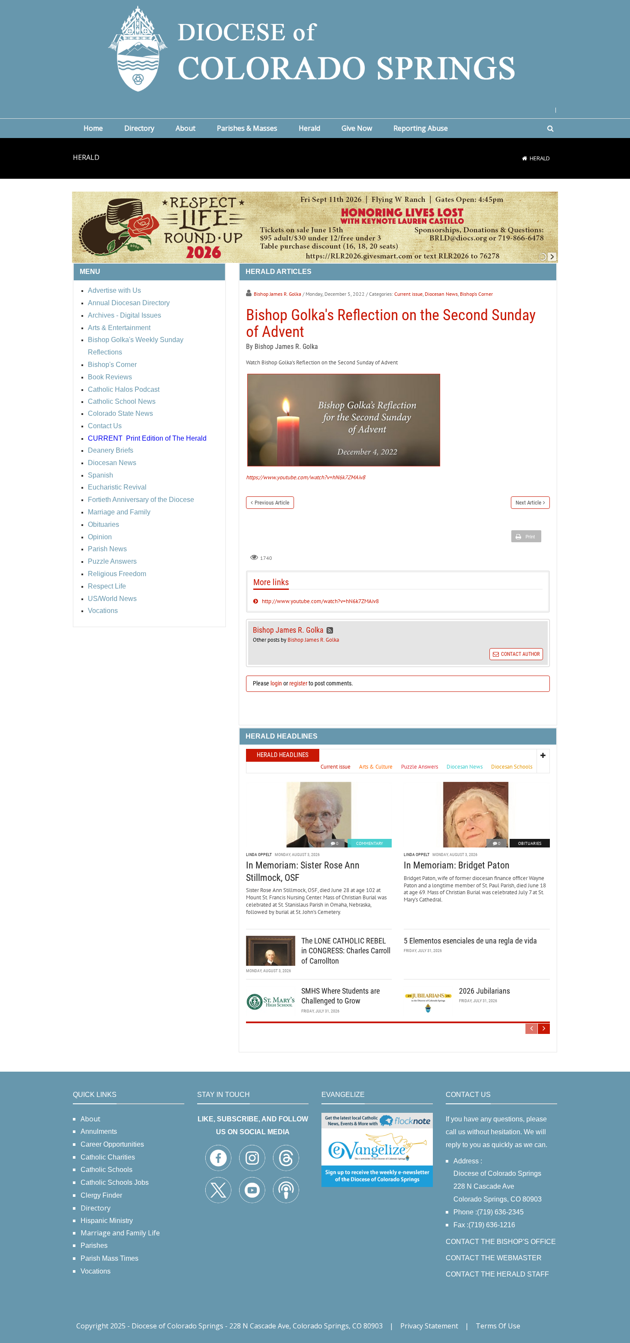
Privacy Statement (429, 1326)
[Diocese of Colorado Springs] (315, 48)
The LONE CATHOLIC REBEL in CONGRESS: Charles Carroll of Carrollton (345, 950)
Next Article (528, 502)
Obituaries (529, 843)
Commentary (369, 843)
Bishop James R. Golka (277, 294)
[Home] (524, 158)
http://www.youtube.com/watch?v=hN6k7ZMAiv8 (320, 601)
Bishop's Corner (476, 294)
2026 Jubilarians (484, 990)
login (276, 683)
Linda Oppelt (259, 854)
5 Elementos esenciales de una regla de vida (470, 940)
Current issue (408, 294)
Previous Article (272, 502)
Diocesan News (441, 294)
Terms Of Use (498, 1326)
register (298, 683)
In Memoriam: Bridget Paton (457, 865)
